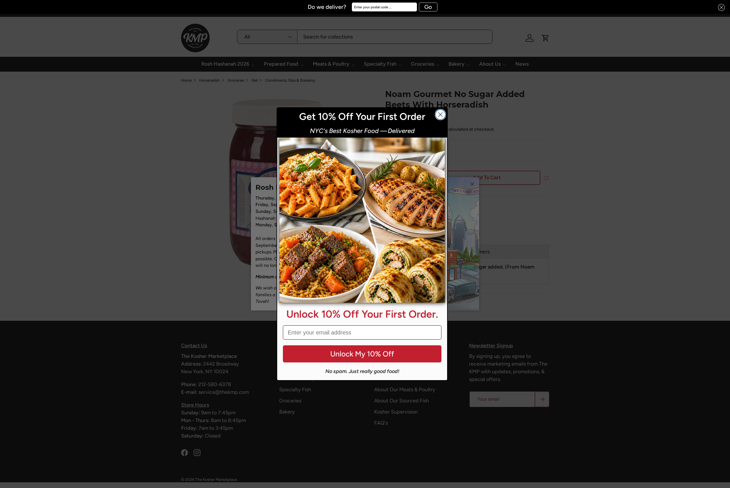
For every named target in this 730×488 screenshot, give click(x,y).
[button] (719, 8)
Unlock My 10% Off (362, 353)
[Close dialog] (440, 115)
